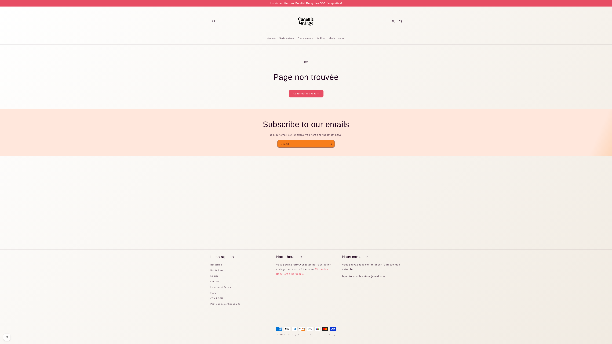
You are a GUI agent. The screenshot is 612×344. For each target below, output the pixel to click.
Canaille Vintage (291, 335)
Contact (214, 281)
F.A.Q (213, 292)
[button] (213, 21)
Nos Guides (216, 270)
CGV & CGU (216, 298)
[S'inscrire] (331, 144)
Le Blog (214, 275)
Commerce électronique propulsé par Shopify (316, 335)
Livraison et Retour (220, 287)
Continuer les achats (306, 93)
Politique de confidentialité (225, 303)
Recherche (216, 264)
